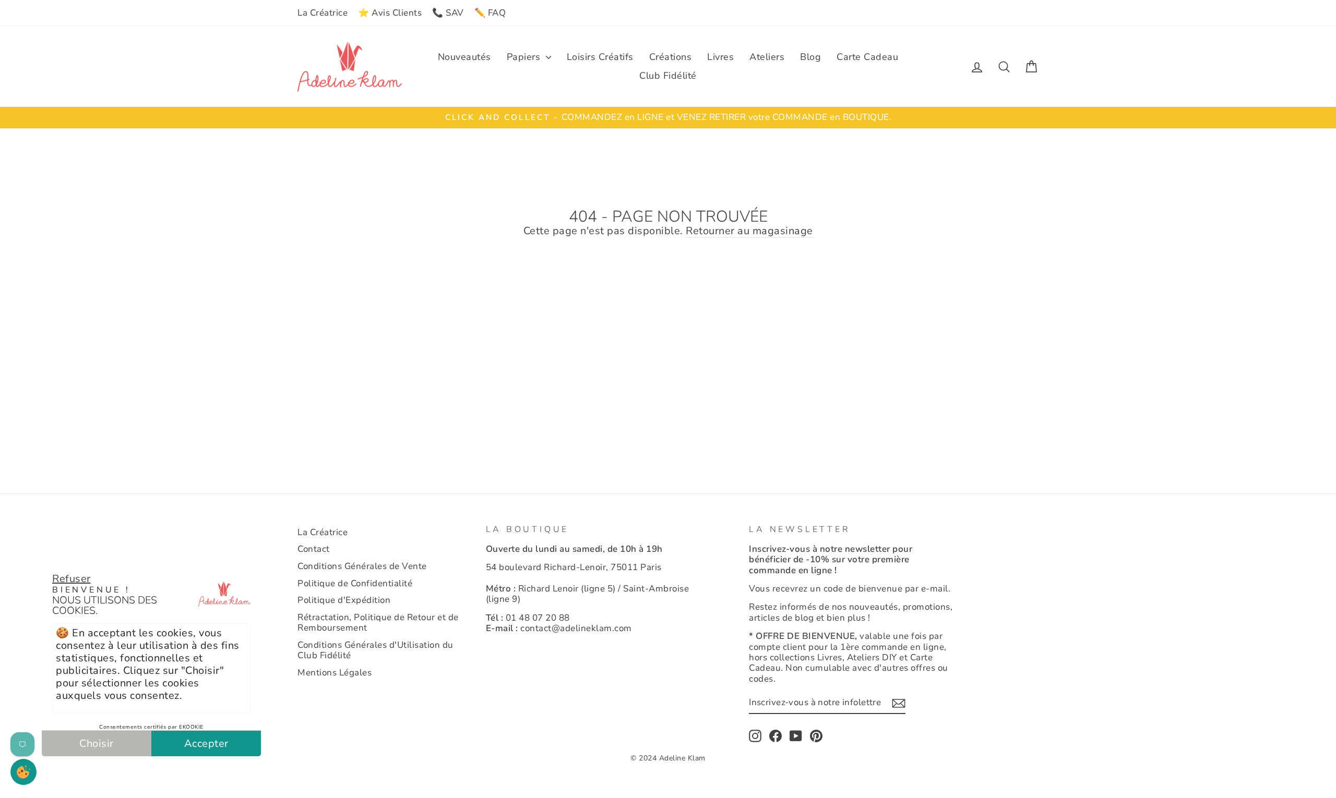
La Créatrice (322, 13)
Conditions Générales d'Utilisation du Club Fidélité (375, 650)
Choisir (96, 743)
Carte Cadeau (867, 57)
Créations (670, 57)
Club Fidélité (668, 75)
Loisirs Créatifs (600, 57)
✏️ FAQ (490, 13)
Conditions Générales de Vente (362, 566)
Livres (720, 57)
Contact (313, 549)
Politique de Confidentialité (354, 583)
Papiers (525, 57)
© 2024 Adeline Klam (668, 758)
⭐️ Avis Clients (390, 13)
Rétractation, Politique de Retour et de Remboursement (378, 622)
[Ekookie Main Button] (23, 772)
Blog (810, 57)
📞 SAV (448, 13)
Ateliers (766, 57)
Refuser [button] (71, 579)
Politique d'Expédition (343, 600)
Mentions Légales (334, 673)
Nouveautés (464, 57)
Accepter (206, 743)
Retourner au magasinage (749, 231)
